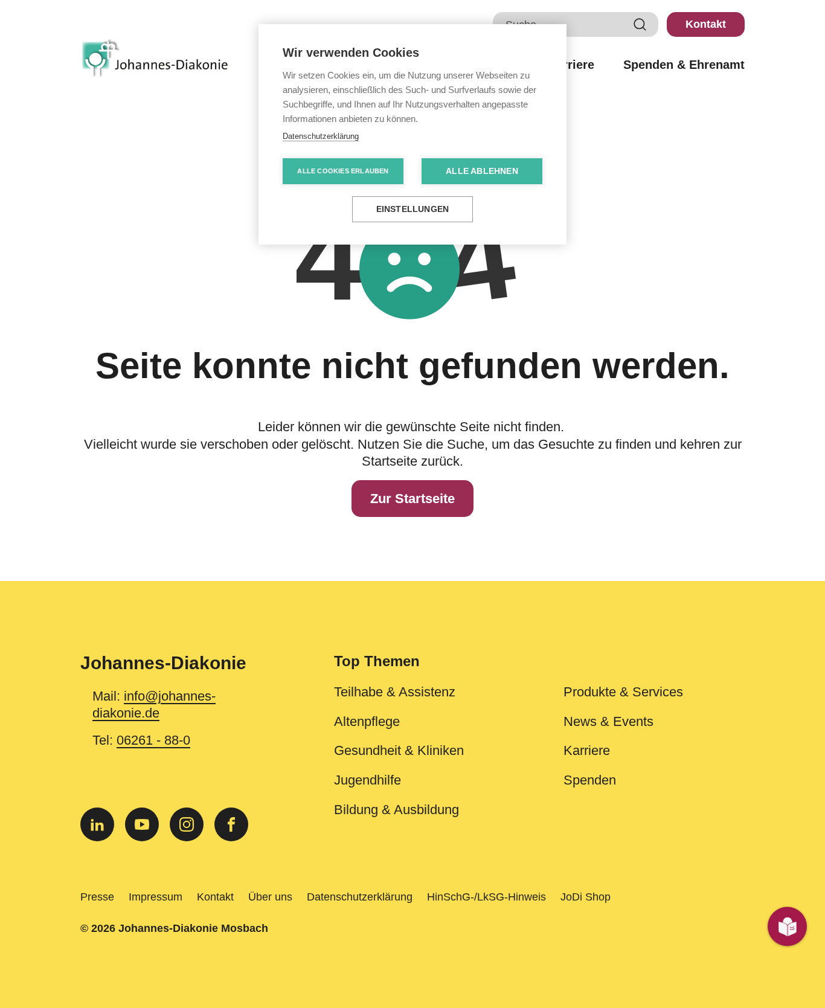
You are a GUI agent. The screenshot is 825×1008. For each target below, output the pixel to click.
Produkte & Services (623, 692)
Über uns (270, 897)
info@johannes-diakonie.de (154, 704)
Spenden (589, 780)
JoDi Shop (585, 897)
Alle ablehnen (482, 171)
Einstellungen (412, 209)
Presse (97, 897)
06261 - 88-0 (153, 740)
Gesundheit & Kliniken (399, 750)
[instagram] (187, 824)
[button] (539, 668)
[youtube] (142, 824)
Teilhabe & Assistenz (394, 692)
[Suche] (640, 25)
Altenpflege (367, 721)
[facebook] (231, 824)
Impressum (155, 897)
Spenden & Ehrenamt (684, 65)
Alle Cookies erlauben (342, 171)
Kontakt (705, 24)
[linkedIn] (97, 824)
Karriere (571, 65)
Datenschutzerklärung (359, 897)
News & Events (608, 721)
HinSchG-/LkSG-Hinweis (486, 897)
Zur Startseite (412, 498)
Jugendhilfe (367, 780)
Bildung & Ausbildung (396, 809)
